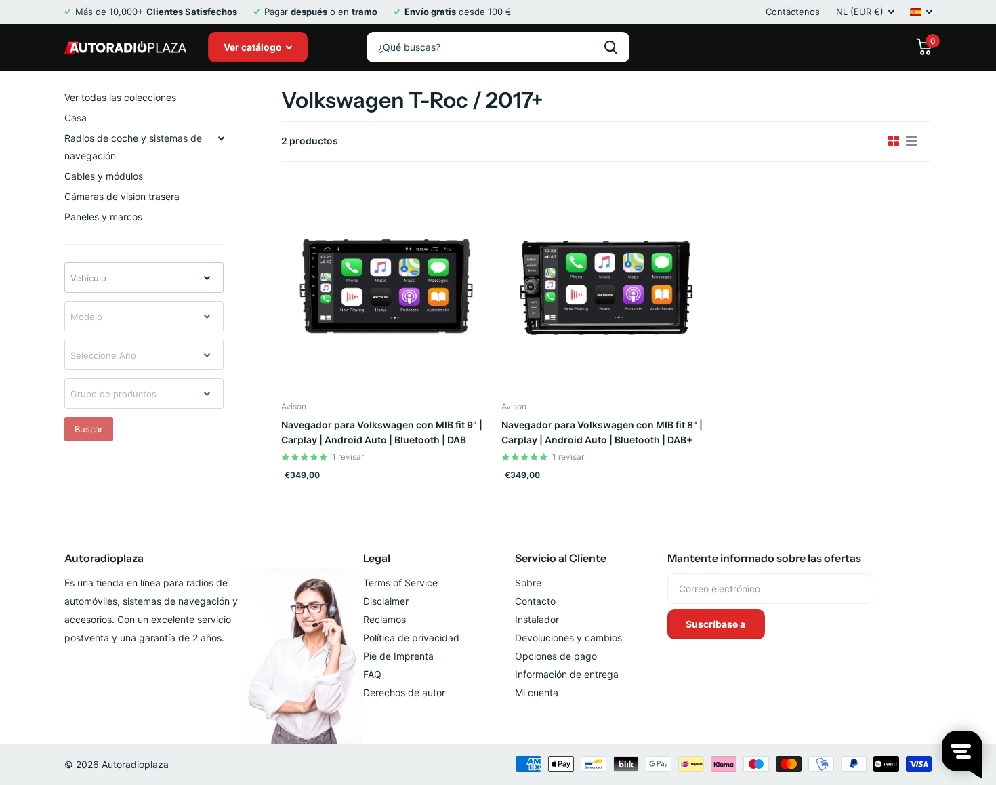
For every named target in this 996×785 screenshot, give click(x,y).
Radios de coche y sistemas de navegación (133, 146)
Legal (376, 558)
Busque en (610, 47)
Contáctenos (793, 11)
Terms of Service (400, 582)
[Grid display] (893, 141)
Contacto (535, 601)
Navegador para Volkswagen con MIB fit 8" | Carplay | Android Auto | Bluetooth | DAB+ (602, 432)
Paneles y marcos (103, 216)
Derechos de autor (404, 692)
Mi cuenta (536, 692)
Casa (75, 117)
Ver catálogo (254, 47)
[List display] (911, 141)
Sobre (528, 582)
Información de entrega (567, 674)
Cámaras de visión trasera (122, 196)
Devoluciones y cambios (568, 637)
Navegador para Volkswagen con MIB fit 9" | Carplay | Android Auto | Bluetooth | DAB (381, 432)
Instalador (537, 619)
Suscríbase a (716, 624)
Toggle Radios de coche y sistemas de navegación (220, 138)
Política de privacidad (411, 637)
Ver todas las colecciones (120, 97)
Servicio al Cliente (560, 558)
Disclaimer (386, 601)
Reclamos (384, 619)
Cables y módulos (103, 176)
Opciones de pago (556, 656)
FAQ (372, 674)
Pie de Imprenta (398, 656)
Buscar (89, 429)
